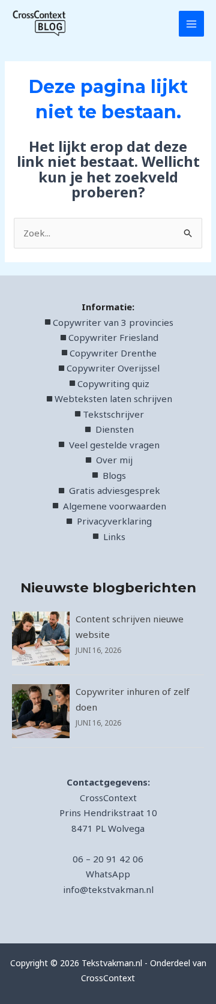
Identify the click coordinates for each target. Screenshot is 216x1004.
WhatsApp (108, 874)
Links (114, 537)
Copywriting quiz (113, 383)
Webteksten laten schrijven (113, 398)
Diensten (113, 429)
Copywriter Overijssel (113, 368)
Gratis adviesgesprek (114, 490)
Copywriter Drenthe (113, 353)
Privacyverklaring (114, 521)
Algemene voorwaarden (114, 506)
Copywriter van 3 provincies (113, 322)
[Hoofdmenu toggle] (192, 24)
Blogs (114, 475)
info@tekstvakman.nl (108, 889)
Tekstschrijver (113, 414)
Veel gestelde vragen (114, 445)
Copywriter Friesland (113, 337)
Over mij (114, 460)
